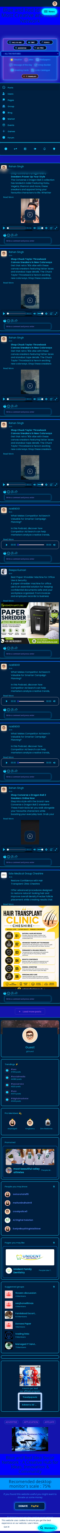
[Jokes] (26, 60)
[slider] (16, 228)
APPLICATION (31, 1422)
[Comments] (12, 235)
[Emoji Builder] (36, 65)
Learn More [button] (33, 1523)
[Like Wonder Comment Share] (10, 235)
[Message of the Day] (11, 65)
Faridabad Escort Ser (25, 1313)
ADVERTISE (11, 1422)
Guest (30, 1047)
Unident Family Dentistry (22, 1270)
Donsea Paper (23, 1323)
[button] (55, 3)
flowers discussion (25, 1293)
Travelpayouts (30, 1397)
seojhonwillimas (24, 1303)
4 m (10, 668)
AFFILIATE (50, 1422)
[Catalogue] (33, 70)
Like (4, 235)
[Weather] (12, 60)
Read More (8, 197)
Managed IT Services (25, 1344)
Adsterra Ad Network (31, 1404)
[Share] (16, 235)
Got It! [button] (6, 1526)
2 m (10, 255)
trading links (22, 1334)
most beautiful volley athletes (26, 1170)
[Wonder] (8, 235)
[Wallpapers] (37, 60)
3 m (10, 512)
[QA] (12, 70)
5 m (10, 877)
